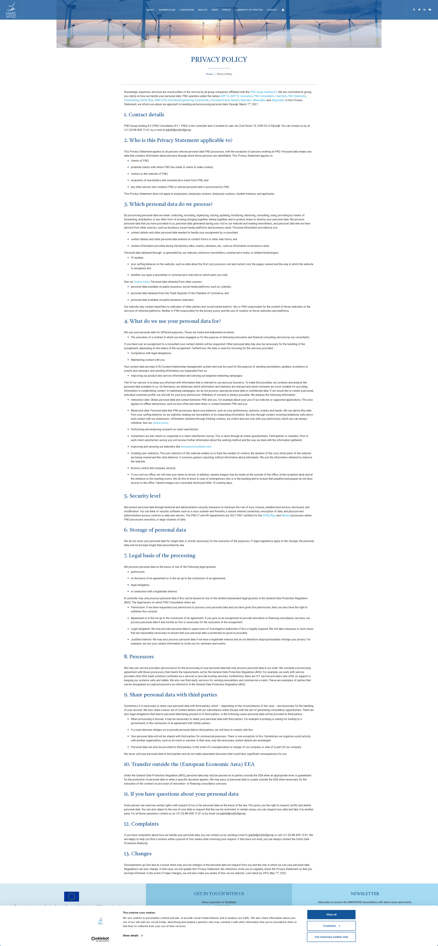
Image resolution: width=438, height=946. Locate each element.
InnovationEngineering (180, 100)
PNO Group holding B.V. (264, 92)
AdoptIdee (278, 100)
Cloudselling (131, 100)
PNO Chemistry (297, 96)
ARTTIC (225, 96)
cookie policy (142, 281)
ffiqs (150, 100)
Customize (329, 925)
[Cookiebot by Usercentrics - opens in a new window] (100, 939)
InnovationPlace (220, 100)
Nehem (235, 100)
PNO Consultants (264, 96)
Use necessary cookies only (331, 936)
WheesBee (259, 100)
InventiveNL (202, 100)
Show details (130, 935)
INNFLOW (160, 100)
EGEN (143, 100)
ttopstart (246, 100)
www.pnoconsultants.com (196, 446)
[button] (414, 9)
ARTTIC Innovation (242, 96)
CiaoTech (280, 96)
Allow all (331, 914)
